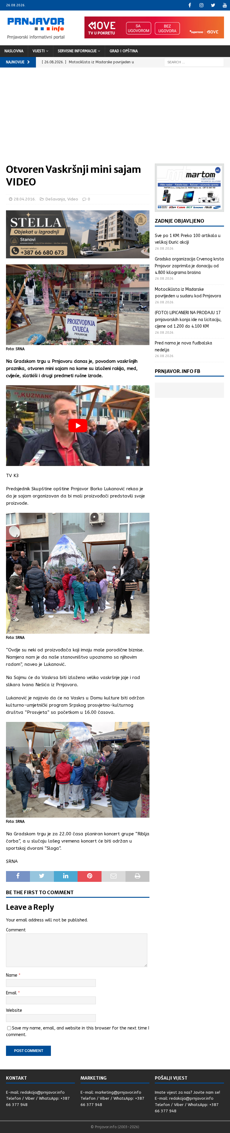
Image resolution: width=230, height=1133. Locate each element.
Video (72, 199)
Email (12, 993)
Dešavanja (55, 199)
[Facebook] (189, 5)
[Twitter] (213, 5)
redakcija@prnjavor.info (42, 1092)
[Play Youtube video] (77, 425)
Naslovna (13, 51)
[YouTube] (225, 5)
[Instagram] (201, 5)
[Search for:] (194, 62)
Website (14, 1010)
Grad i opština (124, 51)
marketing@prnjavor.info (118, 1092)
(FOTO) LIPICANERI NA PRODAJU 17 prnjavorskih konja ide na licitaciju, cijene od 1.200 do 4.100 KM (188, 319)
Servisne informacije (77, 51)
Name (12, 975)
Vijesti (39, 51)
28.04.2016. (25, 199)
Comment (16, 930)
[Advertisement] (115, 119)
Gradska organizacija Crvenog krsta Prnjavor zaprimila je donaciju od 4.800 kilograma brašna (189, 266)
